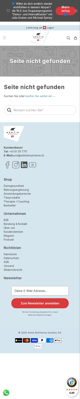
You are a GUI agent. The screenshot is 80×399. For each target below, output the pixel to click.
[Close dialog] (75, 179)
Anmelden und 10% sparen (52, 225)
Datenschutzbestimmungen (62, 229)
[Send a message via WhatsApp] (6, 392)
